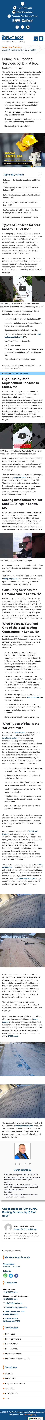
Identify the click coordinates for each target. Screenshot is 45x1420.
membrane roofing (9, 738)
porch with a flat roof (26, 878)
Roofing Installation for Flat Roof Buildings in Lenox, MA (21, 196)
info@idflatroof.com (24, 12)
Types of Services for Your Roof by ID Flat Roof (21, 181)
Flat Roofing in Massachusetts (17, 1359)
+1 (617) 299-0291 (10, 1292)
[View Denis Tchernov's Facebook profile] (15, 1164)
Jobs (7, 1398)
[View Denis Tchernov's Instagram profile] (25, 1164)
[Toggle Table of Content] (39, 175)
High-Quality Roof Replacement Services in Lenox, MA (21, 189)
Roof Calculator (11, 1344)
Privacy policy (30, 1415)
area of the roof (33, 697)
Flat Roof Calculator (19, 373)
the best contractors (24, 1126)
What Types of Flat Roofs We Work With (21, 217)
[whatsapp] (5, 1275)
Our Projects (14, 47)
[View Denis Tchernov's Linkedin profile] (20, 1164)
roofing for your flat (10, 579)
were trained (20, 732)
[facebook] (16, 1276)
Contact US (10, 1388)
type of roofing (20, 477)
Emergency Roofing (13, 1354)
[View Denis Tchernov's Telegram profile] (30, 1164)
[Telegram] (11, 1276)
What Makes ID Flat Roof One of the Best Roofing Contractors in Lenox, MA (20, 211)
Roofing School (11, 1349)
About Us (9, 1374)
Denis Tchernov (22, 1170)
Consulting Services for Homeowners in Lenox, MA (20, 204)
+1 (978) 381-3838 (25, 8)
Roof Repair (10, 1334)
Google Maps (8, 1264)
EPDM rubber (13, 1036)
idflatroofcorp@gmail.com (16, 1307)
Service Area (10, 1379)
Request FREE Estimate (15, 1384)
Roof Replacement (13, 1339)
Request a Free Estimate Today (25, 16)
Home (4, 47)
